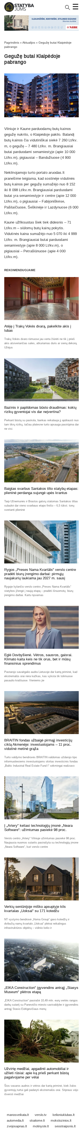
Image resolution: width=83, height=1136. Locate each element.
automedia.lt (15, 1120)
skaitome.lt (37, 1120)
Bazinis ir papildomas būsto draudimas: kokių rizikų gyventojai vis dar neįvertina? (40, 410)
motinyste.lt (41, 1126)
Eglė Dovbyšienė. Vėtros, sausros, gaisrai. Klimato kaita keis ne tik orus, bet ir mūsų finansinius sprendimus (38, 659)
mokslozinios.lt (61, 1120)
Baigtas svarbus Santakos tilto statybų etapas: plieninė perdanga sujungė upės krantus (41, 491)
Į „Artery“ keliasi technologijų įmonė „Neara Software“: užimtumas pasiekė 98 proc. (38, 828)
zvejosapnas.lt (17, 1126)
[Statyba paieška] (67, 9)
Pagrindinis (11, 42)
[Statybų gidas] (19, 10)
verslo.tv (41, 1115)
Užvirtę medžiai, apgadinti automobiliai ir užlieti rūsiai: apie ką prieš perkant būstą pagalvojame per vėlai (36, 1073)
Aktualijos (28, 42)
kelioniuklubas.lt (63, 1115)
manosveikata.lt (18, 1115)
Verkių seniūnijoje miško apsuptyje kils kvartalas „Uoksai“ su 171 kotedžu (35, 909)
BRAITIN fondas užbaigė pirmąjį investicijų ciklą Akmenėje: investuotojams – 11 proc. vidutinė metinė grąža (38, 744)
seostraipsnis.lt (65, 1126)
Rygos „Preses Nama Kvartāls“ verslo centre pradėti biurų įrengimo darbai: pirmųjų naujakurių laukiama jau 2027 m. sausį (40, 574)
